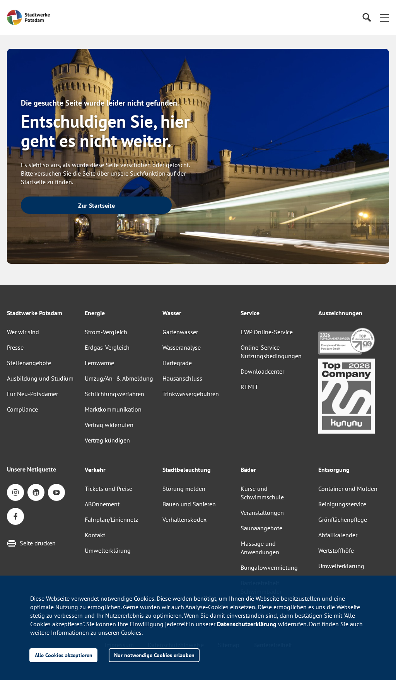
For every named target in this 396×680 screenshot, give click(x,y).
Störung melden (183, 488)
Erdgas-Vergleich (107, 347)
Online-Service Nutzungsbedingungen (271, 351)
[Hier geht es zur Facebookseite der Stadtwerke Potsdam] (15, 516)
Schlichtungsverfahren (114, 394)
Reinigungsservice (342, 504)
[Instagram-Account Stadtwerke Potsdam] (15, 492)
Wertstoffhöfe (336, 550)
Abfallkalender (337, 535)
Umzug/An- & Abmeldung (119, 378)
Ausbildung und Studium (40, 378)
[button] (384, 17)
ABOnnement (102, 504)
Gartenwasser (180, 332)
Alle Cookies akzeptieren (63, 655)
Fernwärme (99, 363)
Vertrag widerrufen (109, 425)
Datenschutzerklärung (247, 624)
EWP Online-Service (267, 332)
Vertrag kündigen (107, 440)
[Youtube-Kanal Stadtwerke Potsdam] (56, 492)
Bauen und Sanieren (189, 504)
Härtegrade (177, 363)
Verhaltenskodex (184, 519)
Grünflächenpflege (342, 519)
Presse (15, 347)
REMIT (249, 387)
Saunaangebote (261, 528)
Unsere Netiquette (31, 469)
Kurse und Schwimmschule (262, 493)
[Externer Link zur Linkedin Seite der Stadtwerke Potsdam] (35, 492)
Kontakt (95, 535)
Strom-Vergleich (106, 332)
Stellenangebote (29, 363)
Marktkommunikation (113, 409)
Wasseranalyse (181, 347)
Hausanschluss (182, 378)
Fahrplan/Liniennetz (111, 519)
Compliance (22, 409)
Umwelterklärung (108, 550)
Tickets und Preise (108, 488)
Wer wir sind (23, 332)
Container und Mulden (347, 488)
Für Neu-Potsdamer (32, 394)
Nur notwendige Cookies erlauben (154, 655)
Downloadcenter (262, 371)
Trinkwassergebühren (190, 394)
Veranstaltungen (262, 512)
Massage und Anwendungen (260, 548)
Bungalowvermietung (269, 567)
